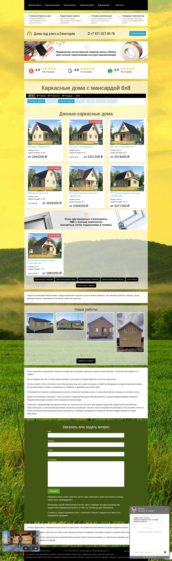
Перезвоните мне (137, 33)
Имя (49, 431)
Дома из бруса (34, 5)
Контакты (119, 5)
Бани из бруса (70, 5)
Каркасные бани (87, 5)
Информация (103, 5)
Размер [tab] (42, 96)
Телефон (51, 441)
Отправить (53, 491)
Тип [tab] (32, 96)
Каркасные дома (52, 5)
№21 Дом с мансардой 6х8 (122, 147)
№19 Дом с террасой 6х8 (39, 147)
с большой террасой (66, 101)
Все (78, 96)
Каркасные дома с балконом (88, 279)
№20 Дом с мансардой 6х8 (81, 147)
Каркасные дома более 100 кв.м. (113, 279)
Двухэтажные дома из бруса (66, 279)
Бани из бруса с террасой (86, 285)
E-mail (50, 450)
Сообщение (52, 460)
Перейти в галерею (85, 361)
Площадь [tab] (68, 96)
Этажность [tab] (55, 96)
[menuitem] (35, 5)
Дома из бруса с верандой (44, 279)
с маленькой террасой (36, 101)
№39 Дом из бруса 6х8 (38, 193)
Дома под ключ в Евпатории (54, 34)
